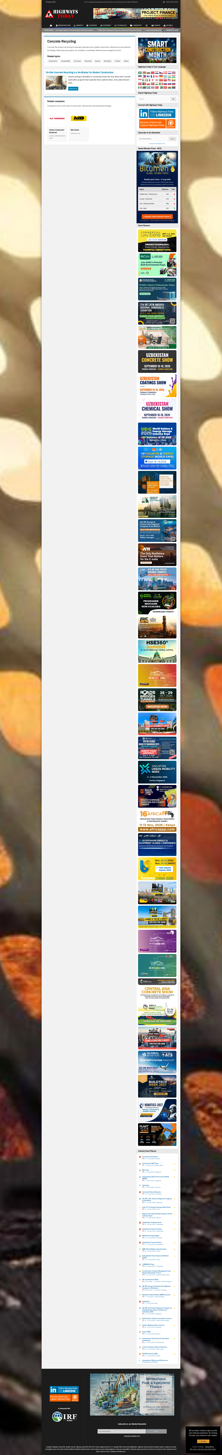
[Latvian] (165, 80)
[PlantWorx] (157, 1134)
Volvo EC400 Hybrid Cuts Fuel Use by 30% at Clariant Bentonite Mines (155, 30)
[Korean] (157, 80)
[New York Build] (157, 1038)
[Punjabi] (157, 83)
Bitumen (169, 25)
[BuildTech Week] (157, 1086)
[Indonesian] (140, 80)
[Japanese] (153, 80)
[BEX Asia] (157, 265)
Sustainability (65, 61)
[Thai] (153, 87)
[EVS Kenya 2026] (157, 941)
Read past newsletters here (157, 143)
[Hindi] (170, 76)
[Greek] (165, 76)
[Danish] (165, 72)
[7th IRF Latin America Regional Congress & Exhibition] (157, 313)
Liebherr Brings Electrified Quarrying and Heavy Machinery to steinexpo (61, 30)
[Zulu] (174, 87)
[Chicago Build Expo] (157, 724)
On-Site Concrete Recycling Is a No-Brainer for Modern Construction (80, 72)
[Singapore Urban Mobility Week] (157, 772)
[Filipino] (144, 76)
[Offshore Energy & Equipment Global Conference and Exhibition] (157, 844)
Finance (157, 25)
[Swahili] (144, 87)
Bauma (97, 61)
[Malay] (170, 80)
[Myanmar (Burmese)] (174, 80)
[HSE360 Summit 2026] (157, 651)
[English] (174, 72)
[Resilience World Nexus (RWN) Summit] (157, 555)
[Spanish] (140, 87)
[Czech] (161, 72)
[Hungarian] (174, 76)
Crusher (117, 61)
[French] (153, 76)
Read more (72, 89)
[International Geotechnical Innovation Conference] (157, 627)
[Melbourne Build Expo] (157, 893)
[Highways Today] (61, 13)
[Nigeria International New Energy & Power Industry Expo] (157, 337)
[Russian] (165, 83)
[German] (161, 76)
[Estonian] (140, 76)
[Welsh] (170, 87)
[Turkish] (157, 87)
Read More (209, 1447)
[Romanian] (161, 83)
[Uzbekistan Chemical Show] (157, 410)
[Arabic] (140, 72)
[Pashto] (144, 83)
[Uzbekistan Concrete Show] (157, 361)
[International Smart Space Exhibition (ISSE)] (157, 482)
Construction (53, 61)
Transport (137, 25)
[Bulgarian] (148, 72)
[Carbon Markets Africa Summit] (157, 603)
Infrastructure (64, 25)
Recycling (88, 61)
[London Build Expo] (157, 917)
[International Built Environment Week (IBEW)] (157, 289)
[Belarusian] (144, 72)
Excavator (77, 61)
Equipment (107, 25)
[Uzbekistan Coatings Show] (157, 386)
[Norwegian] (140, 83)
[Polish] (148, 83)
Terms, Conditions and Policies (114, 1451)
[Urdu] (161, 87)
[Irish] (144, 80)
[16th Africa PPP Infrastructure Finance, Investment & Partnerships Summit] (157, 820)
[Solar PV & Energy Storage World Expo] (157, 458)
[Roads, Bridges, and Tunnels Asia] (157, 700)
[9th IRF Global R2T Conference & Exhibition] (157, 748)
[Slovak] (170, 83)
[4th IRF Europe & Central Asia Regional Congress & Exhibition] (157, 531)
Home (51, 25)
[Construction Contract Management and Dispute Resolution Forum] (157, 506)
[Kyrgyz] (161, 80)
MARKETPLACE (172, 30)
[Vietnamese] (165, 87)
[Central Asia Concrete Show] (157, 990)
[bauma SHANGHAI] (157, 869)
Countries (93, 25)
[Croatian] (157, 72)
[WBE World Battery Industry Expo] (157, 434)
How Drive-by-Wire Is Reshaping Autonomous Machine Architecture (108, 30)
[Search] (173, 99)
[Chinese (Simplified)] (153, 72)
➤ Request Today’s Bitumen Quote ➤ (157, 217)
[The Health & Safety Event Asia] (157, 796)
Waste (126, 61)
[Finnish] (148, 76)
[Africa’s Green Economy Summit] (157, 1014)
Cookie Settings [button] (198, 1447)
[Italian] (148, 80)
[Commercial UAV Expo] (157, 241)
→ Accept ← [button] (203, 1441)
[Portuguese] (153, 83)
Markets (79, 25)
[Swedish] (148, 87)
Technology (122, 25)
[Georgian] (157, 76)
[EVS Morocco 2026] (157, 675)
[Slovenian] (174, 83)
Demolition (107, 61)
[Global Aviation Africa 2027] (157, 1062)
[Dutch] (170, 72)
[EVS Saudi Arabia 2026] (157, 965)
